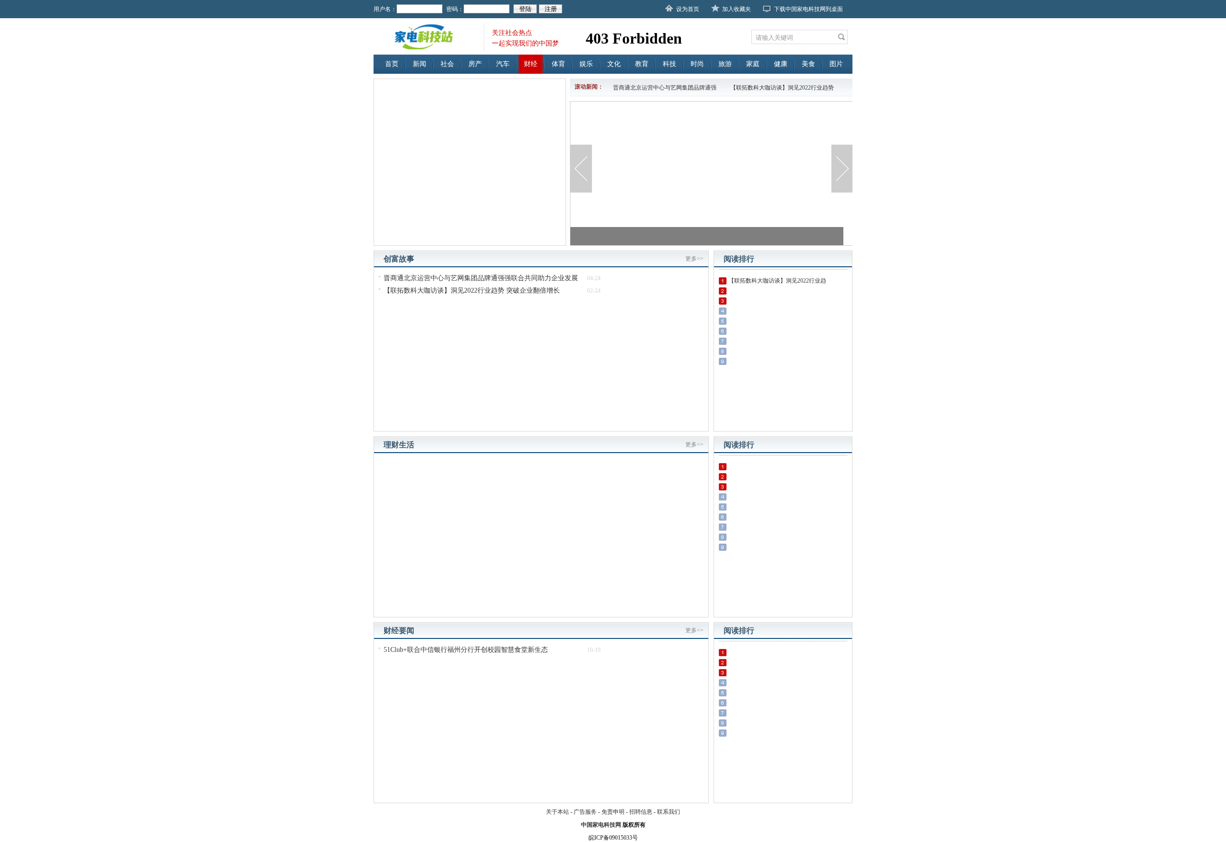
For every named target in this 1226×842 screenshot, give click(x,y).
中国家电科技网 (601, 824)
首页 (391, 64)
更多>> (694, 258)
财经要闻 (399, 630)
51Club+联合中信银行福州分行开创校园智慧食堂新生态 (466, 649)
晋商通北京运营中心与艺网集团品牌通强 (664, 87)
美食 (808, 64)
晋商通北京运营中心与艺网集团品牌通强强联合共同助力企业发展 (481, 278)
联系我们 (668, 811)
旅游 (725, 64)
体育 (558, 64)
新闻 (419, 64)
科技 (669, 64)
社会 (447, 64)
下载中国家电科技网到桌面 (808, 9)
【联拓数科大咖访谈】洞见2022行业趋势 (782, 87)
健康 (780, 64)
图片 (836, 64)
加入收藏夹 (736, 9)
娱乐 (586, 64)
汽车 (503, 64)
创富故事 (399, 259)
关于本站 (557, 811)
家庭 (753, 64)
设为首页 (687, 9)
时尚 (697, 64)
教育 (641, 64)
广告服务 (585, 811)
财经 (530, 64)
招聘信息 (640, 811)
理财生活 (399, 445)
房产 (475, 64)
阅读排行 (739, 259)
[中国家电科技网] (429, 36)
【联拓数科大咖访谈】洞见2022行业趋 (777, 280)
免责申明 (613, 811)
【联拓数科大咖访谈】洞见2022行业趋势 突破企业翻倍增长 (472, 290)
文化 (614, 64)
